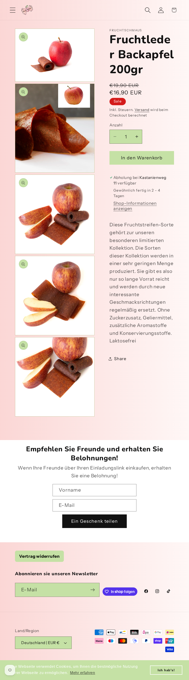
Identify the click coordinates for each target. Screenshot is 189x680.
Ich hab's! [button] (166, 670)
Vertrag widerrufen (39, 556)
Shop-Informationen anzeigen (135, 206)
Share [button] (120, 358)
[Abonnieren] (92, 590)
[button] (12, 10)
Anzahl (115, 125)
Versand (142, 110)
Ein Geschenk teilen (94, 521)
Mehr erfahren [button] (82, 673)
